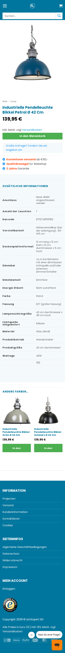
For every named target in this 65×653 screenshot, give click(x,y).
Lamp (13, 101)
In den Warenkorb (32, 136)
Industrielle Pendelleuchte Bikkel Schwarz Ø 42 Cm (47, 432)
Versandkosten (32, 130)
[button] (4, 6)
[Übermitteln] (59, 16)
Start (4, 101)
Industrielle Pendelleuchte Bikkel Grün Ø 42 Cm (16, 432)
